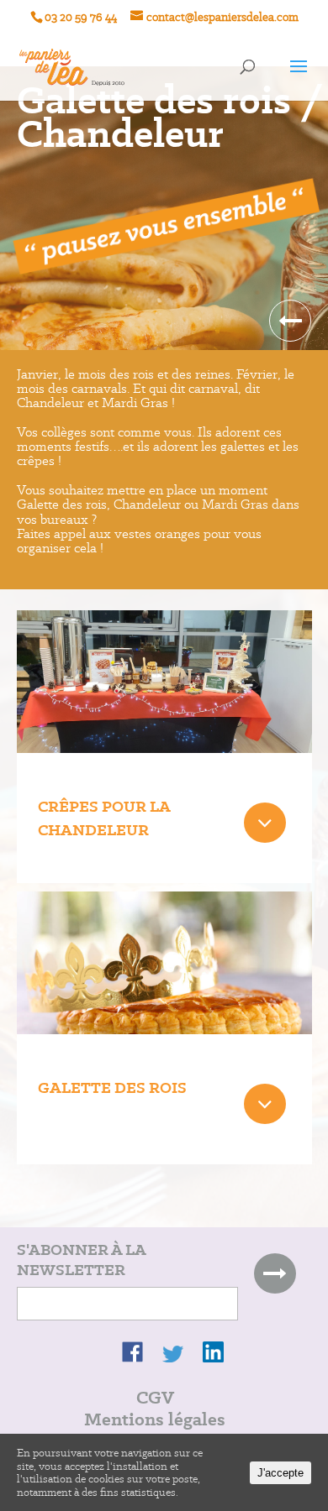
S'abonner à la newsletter (81, 1260)
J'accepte (280, 1473)
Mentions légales (154, 1419)
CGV (155, 1397)
